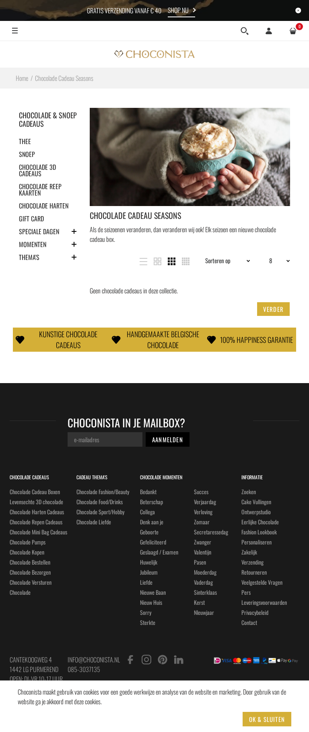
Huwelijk (148, 562)
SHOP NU (178, 10)
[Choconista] (154, 54)
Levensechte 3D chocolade (36, 501)
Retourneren (254, 572)
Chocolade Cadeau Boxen (35, 491)
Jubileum (149, 572)
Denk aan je (151, 522)
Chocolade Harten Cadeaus (37, 511)
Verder (273, 309)
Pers (246, 592)
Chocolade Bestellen (30, 562)
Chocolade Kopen (27, 552)
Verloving (203, 511)
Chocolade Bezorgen (30, 572)
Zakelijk (249, 552)
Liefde (146, 582)
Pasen (200, 562)
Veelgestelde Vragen (261, 582)
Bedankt (148, 491)
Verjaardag (205, 501)
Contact (249, 622)
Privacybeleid (254, 612)
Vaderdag (203, 582)
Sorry (145, 612)
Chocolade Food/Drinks (99, 501)
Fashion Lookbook (259, 532)
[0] (293, 31)
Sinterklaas (205, 592)
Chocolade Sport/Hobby (100, 511)
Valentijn (202, 552)
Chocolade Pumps (27, 542)
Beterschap (151, 501)
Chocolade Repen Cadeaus (36, 522)
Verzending (252, 562)
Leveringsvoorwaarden (264, 602)
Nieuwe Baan (153, 592)
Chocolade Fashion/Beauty (102, 491)
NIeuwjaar (204, 612)
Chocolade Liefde (93, 522)
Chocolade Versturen (31, 582)
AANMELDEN (167, 439)
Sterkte (147, 622)
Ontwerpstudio (256, 511)
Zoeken (248, 491)
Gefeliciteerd (153, 542)
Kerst (199, 602)
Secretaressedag (211, 532)
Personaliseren (256, 542)
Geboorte (149, 532)
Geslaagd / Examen (159, 552)
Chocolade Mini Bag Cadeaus (38, 532)
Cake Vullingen (256, 501)
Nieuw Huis (151, 602)
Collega (147, 511)
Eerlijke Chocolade (260, 522)
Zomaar (202, 522)
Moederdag (205, 572)
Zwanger (202, 542)
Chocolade (20, 592)
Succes (201, 491)
